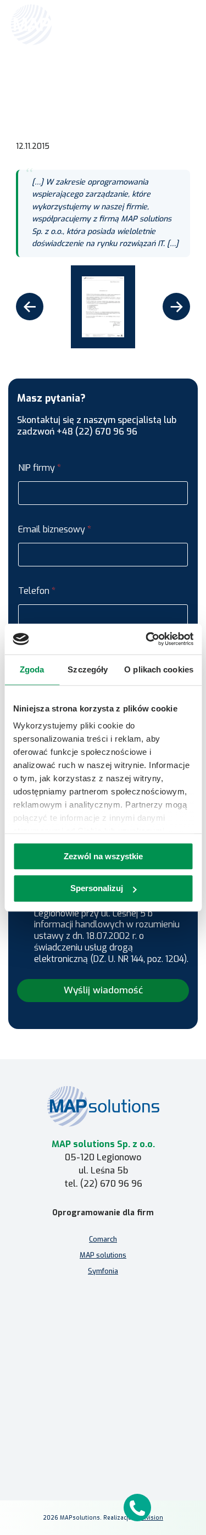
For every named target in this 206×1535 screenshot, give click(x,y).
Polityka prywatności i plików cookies (103, 1428)
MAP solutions (103, 1255)
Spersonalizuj (96, 888)
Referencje (96, 80)
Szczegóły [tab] (88, 669)
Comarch (103, 1239)
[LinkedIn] (103, 1492)
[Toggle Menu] (182, 24)
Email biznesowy (54, 529)
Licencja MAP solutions (103, 1336)
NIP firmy (39, 468)
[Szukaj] (158, 24)
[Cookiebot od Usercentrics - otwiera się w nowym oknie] (146, 639)
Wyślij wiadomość (103, 990)
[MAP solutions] (67, 24)
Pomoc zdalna (103, 1320)
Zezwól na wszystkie (103, 856)
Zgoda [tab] (32, 669)
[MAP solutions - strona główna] (103, 1106)
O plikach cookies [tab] (158, 669)
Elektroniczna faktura (103, 1304)
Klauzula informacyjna (103, 1412)
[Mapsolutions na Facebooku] (76, 1492)
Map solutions (50, 80)
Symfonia (103, 1271)
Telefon (36, 591)
